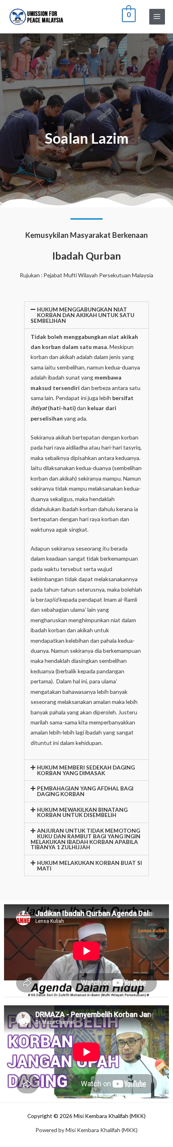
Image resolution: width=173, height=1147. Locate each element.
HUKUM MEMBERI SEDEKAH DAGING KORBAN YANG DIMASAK (86, 770)
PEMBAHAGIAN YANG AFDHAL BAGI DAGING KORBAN (85, 791)
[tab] (86, 315)
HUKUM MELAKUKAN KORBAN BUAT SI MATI (89, 865)
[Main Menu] (157, 17)
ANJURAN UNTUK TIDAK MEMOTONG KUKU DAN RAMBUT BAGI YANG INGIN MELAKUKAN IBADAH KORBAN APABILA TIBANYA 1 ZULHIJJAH (85, 838)
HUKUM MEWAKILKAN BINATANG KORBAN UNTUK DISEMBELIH (82, 812)
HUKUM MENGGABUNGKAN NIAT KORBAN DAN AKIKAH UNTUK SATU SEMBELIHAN (82, 315)
